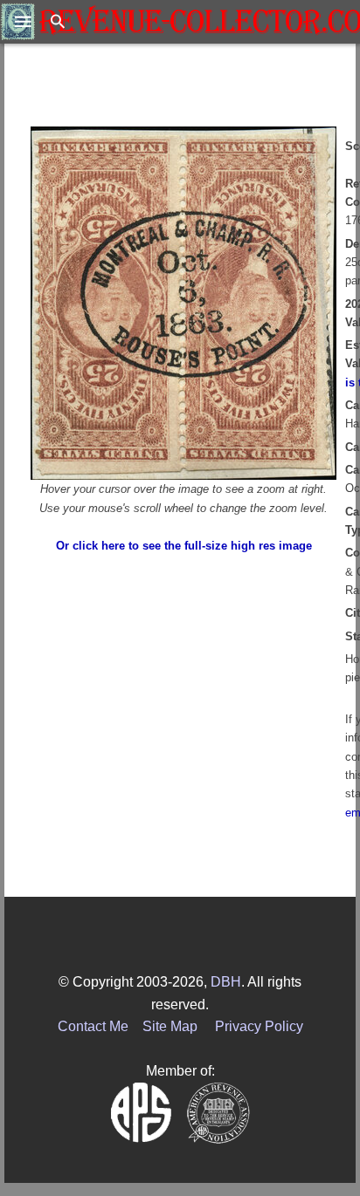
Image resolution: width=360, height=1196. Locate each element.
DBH (226, 981)
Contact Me (93, 1026)
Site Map (169, 1026)
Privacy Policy (259, 1026)
